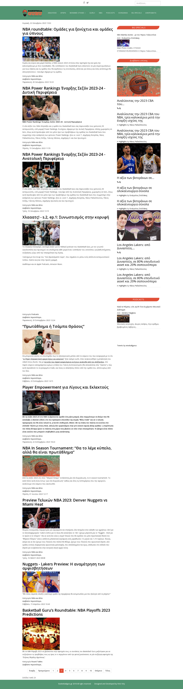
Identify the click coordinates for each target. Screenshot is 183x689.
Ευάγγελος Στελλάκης (130, 38)
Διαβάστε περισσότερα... (32, 79)
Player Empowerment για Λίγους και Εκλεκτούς (65, 387)
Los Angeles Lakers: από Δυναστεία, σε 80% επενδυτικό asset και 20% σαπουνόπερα (138, 261)
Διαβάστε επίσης (139, 60)
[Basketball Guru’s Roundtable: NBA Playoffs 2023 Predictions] (67, 634)
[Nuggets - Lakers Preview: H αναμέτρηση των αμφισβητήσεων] (67, 581)
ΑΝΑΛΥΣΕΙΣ (52, 13)
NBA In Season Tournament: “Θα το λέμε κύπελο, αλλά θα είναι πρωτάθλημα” (67, 450)
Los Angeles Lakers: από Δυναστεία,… (133, 246)
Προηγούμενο (44, 670)
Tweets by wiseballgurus (127, 345)
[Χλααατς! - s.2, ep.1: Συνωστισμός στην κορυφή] (67, 232)
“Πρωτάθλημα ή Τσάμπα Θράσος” (53, 326)
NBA (100, 13)
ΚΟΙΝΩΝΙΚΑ (123, 13)
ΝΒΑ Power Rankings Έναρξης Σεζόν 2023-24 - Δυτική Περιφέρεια (63, 90)
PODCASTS (110, 13)
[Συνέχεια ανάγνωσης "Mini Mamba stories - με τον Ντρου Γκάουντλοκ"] (139, 43)
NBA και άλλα (36, 76)
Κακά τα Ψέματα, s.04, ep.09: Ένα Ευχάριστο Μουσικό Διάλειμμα (138, 308)
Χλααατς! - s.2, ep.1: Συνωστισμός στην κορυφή (65, 217)
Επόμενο (98, 670)
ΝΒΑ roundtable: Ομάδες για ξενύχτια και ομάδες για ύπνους (67, 31)
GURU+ (92, 13)
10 (91, 670)
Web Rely (121, 684)
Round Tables (36, 661)
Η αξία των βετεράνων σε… (135, 178)
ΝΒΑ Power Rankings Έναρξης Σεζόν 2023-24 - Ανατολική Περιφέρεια (63, 156)
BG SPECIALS (137, 13)
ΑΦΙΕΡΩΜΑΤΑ (150, 13)
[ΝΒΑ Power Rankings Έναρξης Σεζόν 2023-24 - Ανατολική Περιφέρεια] (67, 174)
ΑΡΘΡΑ (63, 13)
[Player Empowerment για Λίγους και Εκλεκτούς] (67, 402)
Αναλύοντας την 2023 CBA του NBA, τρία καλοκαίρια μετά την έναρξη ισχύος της (138, 117)
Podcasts (35, 314)
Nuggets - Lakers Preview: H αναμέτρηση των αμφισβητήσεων (63, 566)
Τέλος (107, 670)
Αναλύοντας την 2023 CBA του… (135, 102)
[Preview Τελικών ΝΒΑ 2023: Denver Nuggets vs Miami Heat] (67, 518)
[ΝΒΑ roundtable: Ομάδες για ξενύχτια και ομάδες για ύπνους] (67, 49)
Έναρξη (32, 670)
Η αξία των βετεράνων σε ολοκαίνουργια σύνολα (134, 189)
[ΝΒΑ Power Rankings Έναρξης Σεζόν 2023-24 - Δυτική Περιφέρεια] (67, 108)
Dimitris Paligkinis (129, 313)
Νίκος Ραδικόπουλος (138, 125)
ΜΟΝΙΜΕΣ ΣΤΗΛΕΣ (77, 13)
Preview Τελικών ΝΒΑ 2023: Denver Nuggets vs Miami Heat (64, 502)
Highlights (123, 125)
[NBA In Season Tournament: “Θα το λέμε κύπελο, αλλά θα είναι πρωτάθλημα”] (67, 465)
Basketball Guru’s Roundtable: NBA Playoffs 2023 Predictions (66, 612)
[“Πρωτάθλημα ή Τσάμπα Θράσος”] (67, 342)
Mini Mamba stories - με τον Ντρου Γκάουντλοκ (136, 35)
